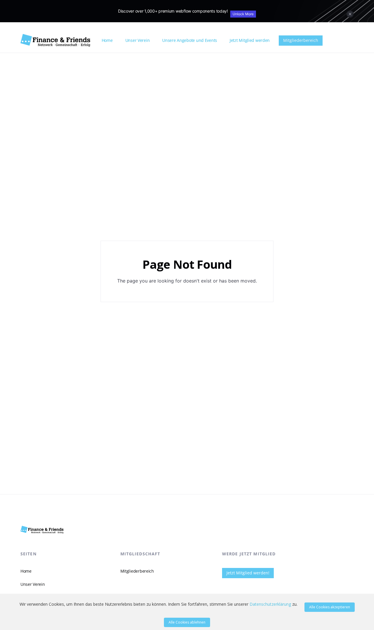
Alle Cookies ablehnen (187, 622)
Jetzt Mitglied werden (250, 40)
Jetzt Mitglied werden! (247, 573)
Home (107, 40)
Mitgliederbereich (300, 40)
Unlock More (243, 14)
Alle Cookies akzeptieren (329, 607)
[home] (58, 40)
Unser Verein (137, 40)
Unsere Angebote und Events (189, 40)
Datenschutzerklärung (270, 604)
